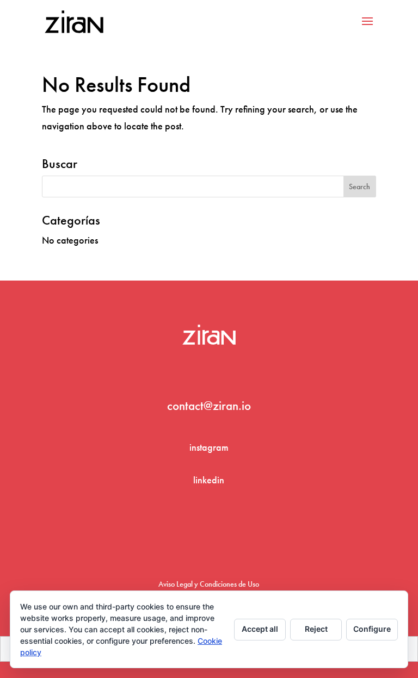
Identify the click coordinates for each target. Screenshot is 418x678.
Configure (372, 628)
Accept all (260, 628)
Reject (316, 628)
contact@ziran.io (209, 405)
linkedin (208, 480)
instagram (209, 447)
